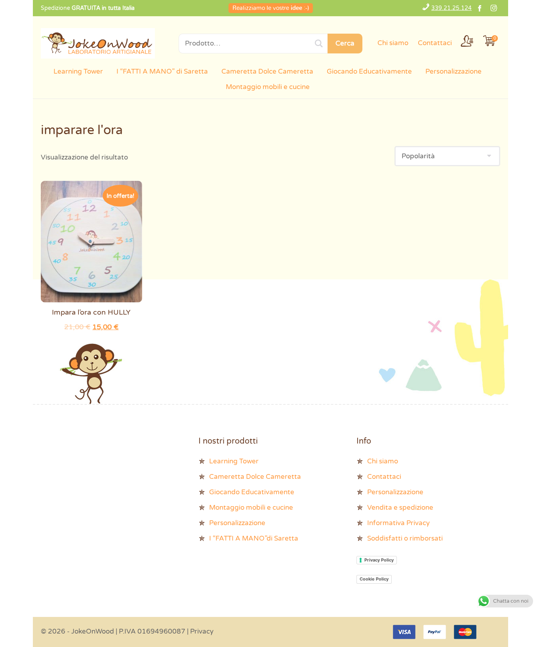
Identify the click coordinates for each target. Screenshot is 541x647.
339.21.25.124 (451, 8)
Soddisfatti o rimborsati (405, 538)
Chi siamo (392, 43)
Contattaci (435, 43)
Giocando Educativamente (369, 71)
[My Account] (467, 41)
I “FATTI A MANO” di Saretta (162, 71)
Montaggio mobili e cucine (268, 87)
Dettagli (91, 243)
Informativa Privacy (398, 523)
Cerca (344, 43)
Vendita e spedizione (400, 507)
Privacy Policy (379, 560)
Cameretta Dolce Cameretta (267, 71)
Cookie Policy (374, 579)
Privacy (201, 631)
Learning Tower (78, 71)
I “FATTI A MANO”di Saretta (253, 538)
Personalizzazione (453, 71)
